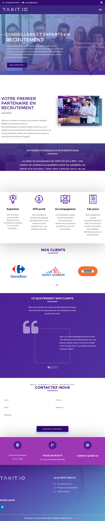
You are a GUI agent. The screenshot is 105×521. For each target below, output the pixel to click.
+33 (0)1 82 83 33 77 (12, 3)
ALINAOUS (76, 518)
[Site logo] (15, 9)
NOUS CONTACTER (17, 65)
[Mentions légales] (79, 492)
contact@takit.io (31, 3)
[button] (49, 285)
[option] (18, 271)
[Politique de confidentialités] (79, 488)
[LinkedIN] (101, 2)
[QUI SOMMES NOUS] (79, 484)
